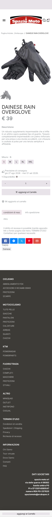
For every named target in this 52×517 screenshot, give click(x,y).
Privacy (6, 432)
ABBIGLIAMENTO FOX (13, 284)
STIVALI (6, 385)
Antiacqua (19, 33)
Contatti (6, 462)
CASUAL (7, 411)
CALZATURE (8, 326)
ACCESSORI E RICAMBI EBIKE (17, 288)
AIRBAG (6, 330)
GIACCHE (7, 313)
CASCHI (6, 338)
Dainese (6, 249)
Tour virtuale (9, 453)
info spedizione (32, 212)
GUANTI (6, 334)
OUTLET (7, 402)
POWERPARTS (9, 355)
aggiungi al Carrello (26, 514)
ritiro (5, 219)
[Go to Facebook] (5, 241)
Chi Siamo (7, 449)
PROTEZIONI (9, 292)
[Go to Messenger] (14, 241)
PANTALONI (8, 318)
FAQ (5, 466)
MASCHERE (8, 377)
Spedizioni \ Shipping (12, 428)
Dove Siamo (8, 458)
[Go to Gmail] (37, 241)
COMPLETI (8, 373)
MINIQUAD (8, 398)
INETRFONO (8, 406)
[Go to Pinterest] (29, 241)
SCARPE (7, 296)
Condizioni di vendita (12, 424)
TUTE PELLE (9, 309)
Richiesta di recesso (12, 436)
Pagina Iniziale (7, 33)
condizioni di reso (11, 212)
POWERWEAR (9, 351)
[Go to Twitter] (21, 241)
